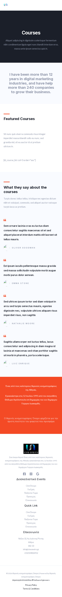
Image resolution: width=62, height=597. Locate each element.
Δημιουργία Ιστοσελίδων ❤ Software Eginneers (31, 580)
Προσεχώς (31, 496)
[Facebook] (24, 473)
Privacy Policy (31, 585)
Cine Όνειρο (31, 486)
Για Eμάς (31, 489)
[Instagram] (31, 473)
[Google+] (37, 473)
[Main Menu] (57, 5)
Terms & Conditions (31, 588)
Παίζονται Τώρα (31, 493)
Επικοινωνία (31, 500)
